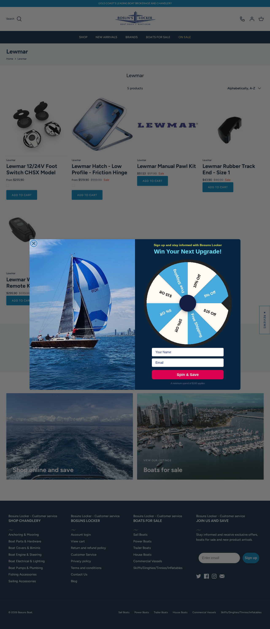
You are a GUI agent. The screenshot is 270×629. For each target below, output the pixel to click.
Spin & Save (188, 375)
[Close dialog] (33, 243)
